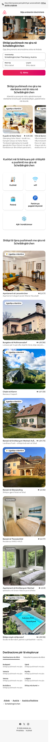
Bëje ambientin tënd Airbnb (32, 12)
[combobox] (24, 57)
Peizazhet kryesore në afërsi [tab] (34, 657)
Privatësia (20, 730)
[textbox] (13, 65)
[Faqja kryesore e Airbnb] (4, 12)
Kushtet (29, 730)
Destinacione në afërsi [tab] (11, 657)
